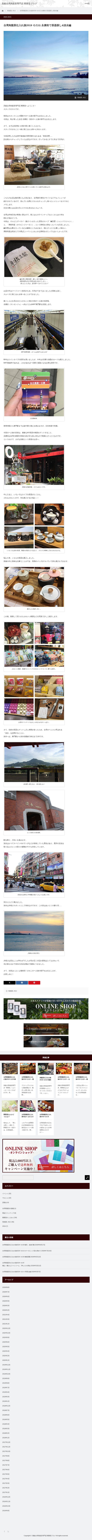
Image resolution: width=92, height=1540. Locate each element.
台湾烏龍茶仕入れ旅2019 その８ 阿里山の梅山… (45, 1116)
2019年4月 (5, 1392)
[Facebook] (5, 1532)
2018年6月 (5, 1415)
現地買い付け (81, 97)
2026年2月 (5, 1310)
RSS (8, 1532)
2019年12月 (6, 1365)
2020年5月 (5, 1346)
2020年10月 (6, 1333)
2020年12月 (6, 1328)
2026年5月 (5, 1301)
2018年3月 (5, 1428)
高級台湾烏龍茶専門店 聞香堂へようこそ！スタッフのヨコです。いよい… (46, 1089)
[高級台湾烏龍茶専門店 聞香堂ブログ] (19, 4)
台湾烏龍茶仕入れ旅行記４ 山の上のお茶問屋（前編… (28, 1116)
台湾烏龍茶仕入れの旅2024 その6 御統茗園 (16, 1257)
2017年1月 (5, 1492)
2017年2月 (5, 1488)
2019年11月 (6, 1369)
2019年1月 (5, 1401)
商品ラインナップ (8, 1213)
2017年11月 (6, 1447)
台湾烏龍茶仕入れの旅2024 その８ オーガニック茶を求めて (21, 1251)
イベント (5, 1193)
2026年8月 (5, 1287)
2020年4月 (5, 1351)
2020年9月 (5, 1337)
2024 (4, 1226)
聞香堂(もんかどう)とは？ (9, 1115)
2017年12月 (6, 1442)
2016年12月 (6, 1497)
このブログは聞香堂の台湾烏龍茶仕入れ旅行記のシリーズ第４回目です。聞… (28, 1126)
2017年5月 (5, 1474)
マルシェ (5, 1198)
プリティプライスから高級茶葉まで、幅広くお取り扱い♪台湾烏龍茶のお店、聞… (28, 1090)
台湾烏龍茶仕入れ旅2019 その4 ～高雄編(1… (28, 1078)
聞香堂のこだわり (8, 1217)
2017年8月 (5, 1460)
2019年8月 (5, 1383)
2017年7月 (5, 1465)
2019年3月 (5, 1397)
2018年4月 (5, 1424)
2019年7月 (5, 1387)
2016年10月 (6, 1506)
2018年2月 (5, 1433)
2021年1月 (5, 1324)
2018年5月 (5, 1419)
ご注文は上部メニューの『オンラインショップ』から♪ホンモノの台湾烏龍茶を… (82, 1090)
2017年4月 (5, 1479)
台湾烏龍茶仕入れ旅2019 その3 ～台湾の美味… (64, 1078)
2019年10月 (6, 1374)
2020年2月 (5, 1356)
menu (86, 3)
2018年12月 (6, 1406)
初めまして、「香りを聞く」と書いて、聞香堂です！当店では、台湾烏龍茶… (9, 1126)
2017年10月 (6, 1451)
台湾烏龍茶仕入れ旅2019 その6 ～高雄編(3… (82, 1078)
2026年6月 (5, 1296)
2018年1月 (5, 1438)
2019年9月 (5, 1378)
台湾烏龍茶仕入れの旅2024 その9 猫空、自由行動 (18, 1245)
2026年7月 (5, 1292)
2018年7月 (5, 1410)
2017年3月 (5, 1483)
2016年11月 (6, 1501)
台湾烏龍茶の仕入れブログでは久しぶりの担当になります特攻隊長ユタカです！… (46, 1127)
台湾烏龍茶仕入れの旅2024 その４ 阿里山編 (16, 1272)
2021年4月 (5, 1315)
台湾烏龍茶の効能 (8, 1208)
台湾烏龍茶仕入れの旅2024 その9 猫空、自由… (10, 1078)
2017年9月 (5, 1456)
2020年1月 (5, 1360)
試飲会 (4, 1202)
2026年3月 (5, 1305)
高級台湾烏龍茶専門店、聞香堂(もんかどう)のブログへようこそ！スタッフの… (64, 1090)
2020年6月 (5, 1342)
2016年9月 (5, 1510)
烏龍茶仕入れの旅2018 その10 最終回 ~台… (45, 1079)
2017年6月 (5, 1469)
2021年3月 (5, 1319)
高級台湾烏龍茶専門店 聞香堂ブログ (44, 1536)
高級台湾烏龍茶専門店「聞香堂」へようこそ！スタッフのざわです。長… (9, 1089)
